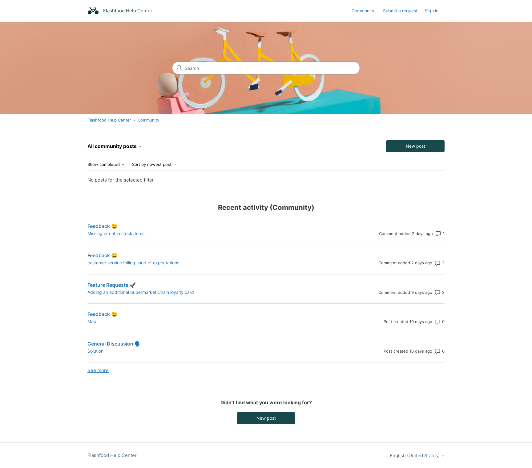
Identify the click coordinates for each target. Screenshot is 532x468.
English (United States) (415, 455)
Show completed (104, 164)
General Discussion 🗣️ (114, 344)
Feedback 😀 (102, 226)
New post (415, 146)
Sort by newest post (152, 164)
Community (363, 10)
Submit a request (400, 10)
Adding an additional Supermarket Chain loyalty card (140, 292)
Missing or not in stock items (115, 233)
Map (91, 321)
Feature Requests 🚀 (111, 285)
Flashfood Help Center (109, 120)
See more (98, 370)
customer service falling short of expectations (133, 262)
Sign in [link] (431, 10)
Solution (95, 351)
